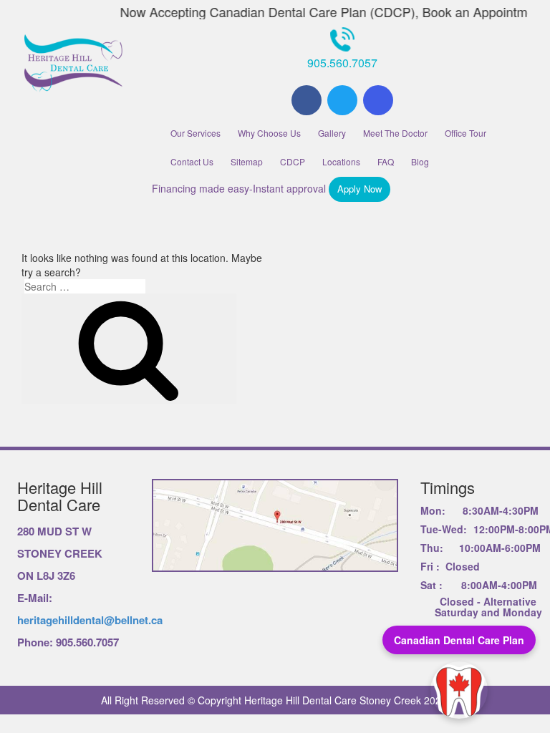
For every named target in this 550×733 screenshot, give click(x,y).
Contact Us (191, 161)
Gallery (332, 133)
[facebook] (306, 100)
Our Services (195, 133)
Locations (341, 161)
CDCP (292, 161)
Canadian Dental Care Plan (459, 640)
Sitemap (247, 161)
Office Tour (465, 133)
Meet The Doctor (395, 133)
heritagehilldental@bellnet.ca (90, 620)
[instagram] (378, 100)
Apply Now (359, 188)
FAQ (385, 161)
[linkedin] (342, 100)
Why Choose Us (269, 133)
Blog (420, 161)
